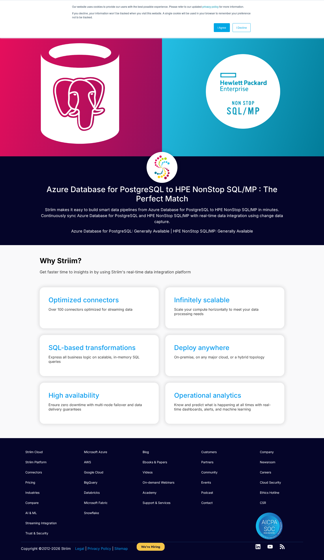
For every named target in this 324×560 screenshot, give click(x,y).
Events (206, 482)
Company (267, 452)
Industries (32, 492)
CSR (263, 503)
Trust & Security (36, 533)
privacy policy (210, 6)
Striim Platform (36, 462)
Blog (146, 452)
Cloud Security (270, 482)
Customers (209, 452)
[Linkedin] (258, 547)
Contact (207, 503)
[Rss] (282, 547)
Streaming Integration (41, 523)
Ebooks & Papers (155, 462)
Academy (149, 492)
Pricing (30, 482)
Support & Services (156, 503)
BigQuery (90, 482)
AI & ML (31, 513)
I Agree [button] (222, 27)
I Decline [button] (241, 27)
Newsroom (267, 462)
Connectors (33, 472)
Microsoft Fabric (96, 503)
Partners (207, 462)
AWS (87, 462)
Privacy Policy (99, 548)
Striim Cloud (34, 452)
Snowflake (91, 513)
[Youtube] (270, 547)
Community (209, 472)
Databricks (92, 492)
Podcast (207, 492)
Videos (148, 472)
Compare (32, 503)
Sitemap (121, 548)
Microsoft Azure (95, 452)
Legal (79, 548)
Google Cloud (93, 472)
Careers (265, 472)
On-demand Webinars (158, 482)
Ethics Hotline (269, 492)
